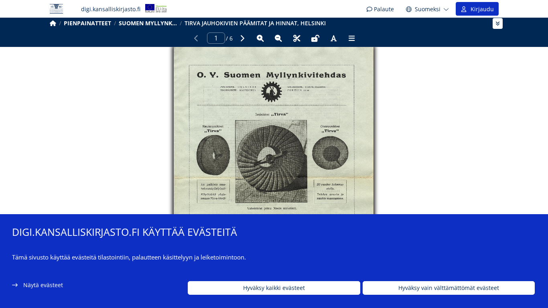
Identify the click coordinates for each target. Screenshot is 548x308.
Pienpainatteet (87, 23)
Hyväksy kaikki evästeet (274, 288)
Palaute (383, 9)
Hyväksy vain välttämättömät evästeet (448, 288)
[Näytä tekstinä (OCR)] (333, 38)
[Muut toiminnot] (352, 38)
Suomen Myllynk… (148, 23)
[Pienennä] (278, 38)
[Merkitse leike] (297, 38)
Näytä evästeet (43, 285)
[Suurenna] (260, 38)
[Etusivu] (53, 23)
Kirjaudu (480, 9)
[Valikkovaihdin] (498, 23)
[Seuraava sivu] (242, 38)
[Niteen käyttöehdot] (315, 38)
